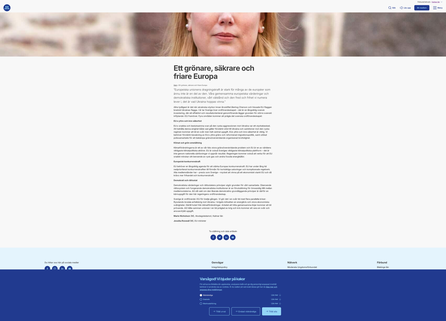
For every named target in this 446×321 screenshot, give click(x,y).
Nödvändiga (208, 295)
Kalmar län (436, 2)
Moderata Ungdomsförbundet (302, 267)
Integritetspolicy (219, 267)
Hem (175, 85)
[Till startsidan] (6, 7)
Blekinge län (383, 267)
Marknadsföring (209, 303)
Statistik (206, 299)
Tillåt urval (221, 311)
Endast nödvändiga (247, 311)
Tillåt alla (273, 311)
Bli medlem (422, 8)
